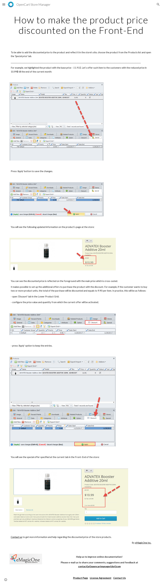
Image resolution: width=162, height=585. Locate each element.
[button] (4, 4)
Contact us (16, 537)
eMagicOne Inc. (143, 542)
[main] (81, 25)
